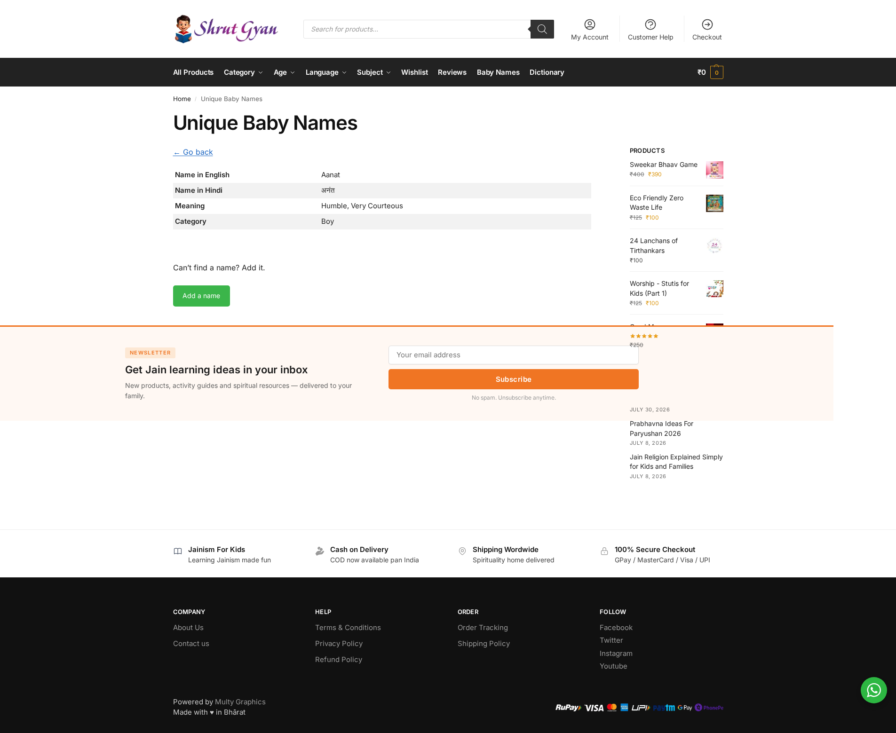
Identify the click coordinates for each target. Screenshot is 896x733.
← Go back (193, 152)
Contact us (191, 643)
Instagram (616, 653)
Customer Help (651, 37)
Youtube (613, 666)
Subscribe (514, 379)
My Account (590, 37)
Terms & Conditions (348, 627)
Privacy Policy (339, 643)
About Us (188, 627)
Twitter (611, 640)
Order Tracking (483, 627)
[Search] (542, 29)
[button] (710, 72)
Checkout (707, 37)
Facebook (616, 627)
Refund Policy (338, 659)
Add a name (201, 296)
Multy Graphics (240, 701)
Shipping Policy (484, 643)
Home (182, 98)
